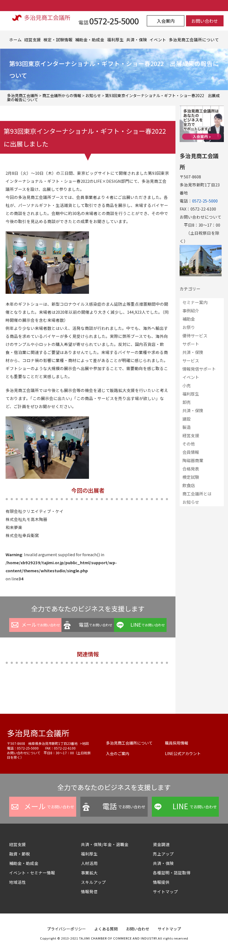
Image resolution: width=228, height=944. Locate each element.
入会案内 (166, 20)
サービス (190, 360)
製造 (186, 427)
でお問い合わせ (40, 624)
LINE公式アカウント (183, 753)
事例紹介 (190, 310)
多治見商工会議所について (194, 39)
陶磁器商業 (192, 460)
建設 (186, 419)
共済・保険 (136, 39)
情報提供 (161, 882)
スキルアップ (95, 882)
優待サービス (194, 335)
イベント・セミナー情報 (32, 872)
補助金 (188, 319)
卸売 (186, 402)
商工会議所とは (197, 494)
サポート (190, 344)
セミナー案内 (194, 302)
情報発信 (89, 891)
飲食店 (188, 485)
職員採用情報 (176, 743)
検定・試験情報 (58, 39)
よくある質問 (106, 929)
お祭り (188, 327)
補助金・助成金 (89, 39)
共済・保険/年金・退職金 (104, 844)
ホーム (15, 39)
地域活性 (17, 882)
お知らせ (190, 502)
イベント (158, 39)
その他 (188, 444)
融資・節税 (19, 854)
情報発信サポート (199, 369)
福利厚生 (115, 39)
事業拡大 (89, 872)
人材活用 (89, 863)
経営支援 (32, 39)
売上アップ (163, 854)
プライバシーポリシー (66, 929)
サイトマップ (165, 891)
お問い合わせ (204, 20)
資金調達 (163, 844)
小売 (186, 385)
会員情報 (190, 452)
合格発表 (190, 469)
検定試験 (190, 477)
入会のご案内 (117, 753)
